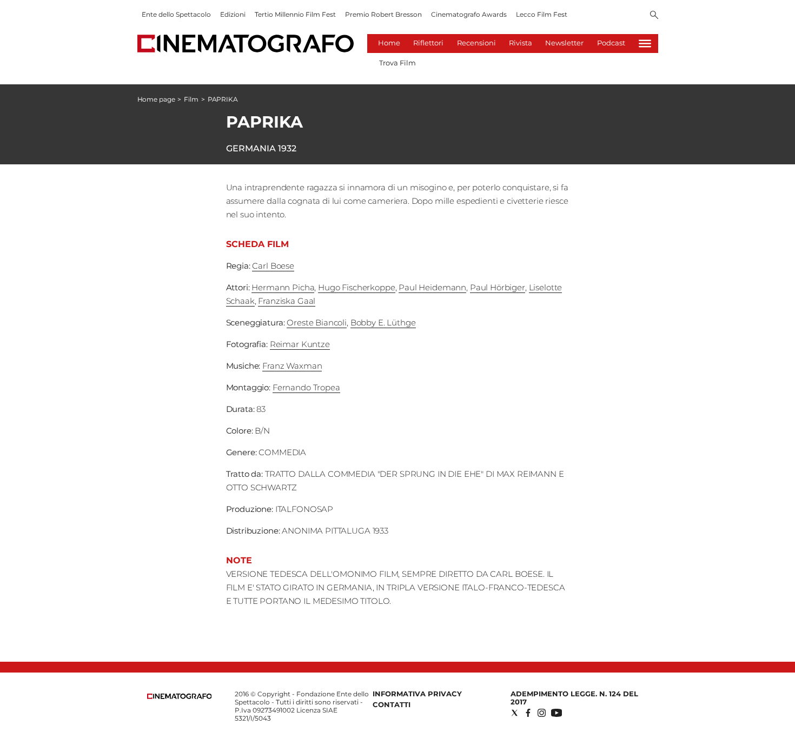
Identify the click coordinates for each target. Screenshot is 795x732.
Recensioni (476, 42)
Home (389, 42)
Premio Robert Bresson (383, 14)
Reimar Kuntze (300, 344)
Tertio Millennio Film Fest (295, 14)
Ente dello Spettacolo (176, 14)
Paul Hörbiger (497, 287)
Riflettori (428, 42)
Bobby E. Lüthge (383, 322)
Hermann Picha (282, 287)
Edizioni (233, 14)
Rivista (520, 42)
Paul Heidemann (432, 287)
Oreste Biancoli (317, 322)
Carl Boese (273, 266)
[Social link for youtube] (556, 713)
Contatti (391, 704)
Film (191, 99)
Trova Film (397, 62)
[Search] (654, 16)
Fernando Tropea (306, 387)
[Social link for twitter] (515, 713)
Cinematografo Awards (469, 14)
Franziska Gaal (286, 301)
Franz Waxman (292, 366)
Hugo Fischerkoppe (356, 287)
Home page (156, 99)
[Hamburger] (645, 43)
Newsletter (564, 42)
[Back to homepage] (179, 697)
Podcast (611, 42)
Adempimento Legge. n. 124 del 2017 (574, 697)
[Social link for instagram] (542, 713)
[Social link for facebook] (528, 713)
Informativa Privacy (417, 693)
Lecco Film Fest (541, 14)
